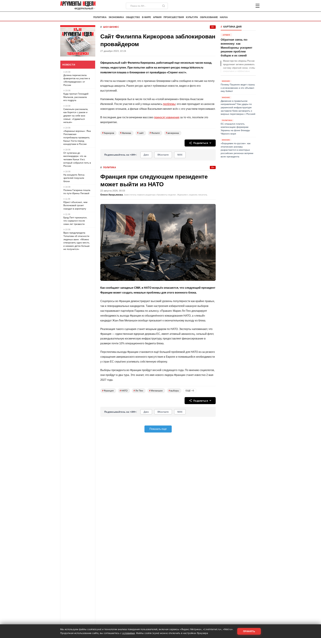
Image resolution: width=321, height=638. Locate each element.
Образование (209, 17)
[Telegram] (240, 6)
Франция (108, 390)
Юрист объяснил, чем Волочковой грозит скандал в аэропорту (75, 205)
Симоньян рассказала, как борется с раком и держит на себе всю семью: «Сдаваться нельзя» (75, 115)
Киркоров (108, 133)
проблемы (169, 104)
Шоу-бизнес (111, 27)
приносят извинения (166, 117)
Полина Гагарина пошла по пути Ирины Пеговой (76, 192)
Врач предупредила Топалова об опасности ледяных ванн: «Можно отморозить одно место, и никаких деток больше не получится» (76, 240)
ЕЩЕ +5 (190, 390)
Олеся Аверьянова (111, 194)
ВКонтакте (163, 154)
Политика (99, 17)
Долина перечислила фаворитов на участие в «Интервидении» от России (76, 80)
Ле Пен (138, 390)
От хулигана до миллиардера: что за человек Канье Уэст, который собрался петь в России (77, 159)
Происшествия (174, 17)
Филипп (155, 133)
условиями (128, 633)
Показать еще (158, 429)
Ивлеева (125, 133)
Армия (157, 17)
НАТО (124, 390)
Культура (192, 17)
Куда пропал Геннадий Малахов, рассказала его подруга (75, 97)
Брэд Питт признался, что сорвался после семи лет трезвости (75, 220)
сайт (140, 133)
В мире (146, 17)
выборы (174, 390)
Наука (224, 17)
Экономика (116, 17)
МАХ (179, 154)
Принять (249, 631)
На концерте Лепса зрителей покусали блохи (73, 178)
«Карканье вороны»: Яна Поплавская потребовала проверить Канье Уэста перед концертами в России (77, 137)
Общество (133, 17)
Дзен (146, 154)
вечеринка (172, 133)
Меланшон (156, 390)
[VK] (248, 6)
